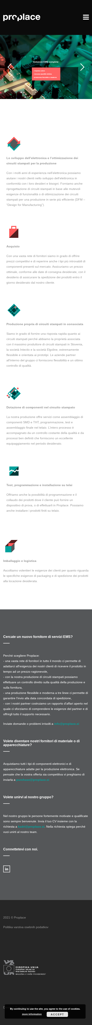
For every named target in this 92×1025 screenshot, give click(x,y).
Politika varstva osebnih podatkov (25, 927)
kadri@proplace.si (31, 826)
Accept (57, 1014)
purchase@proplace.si (32, 779)
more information (32, 1014)
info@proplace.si (66, 723)
